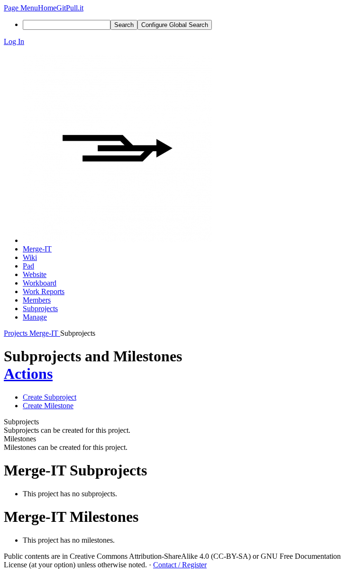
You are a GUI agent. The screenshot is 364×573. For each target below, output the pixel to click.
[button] (21, 8)
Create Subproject (49, 397)
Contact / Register (180, 565)
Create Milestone (48, 406)
